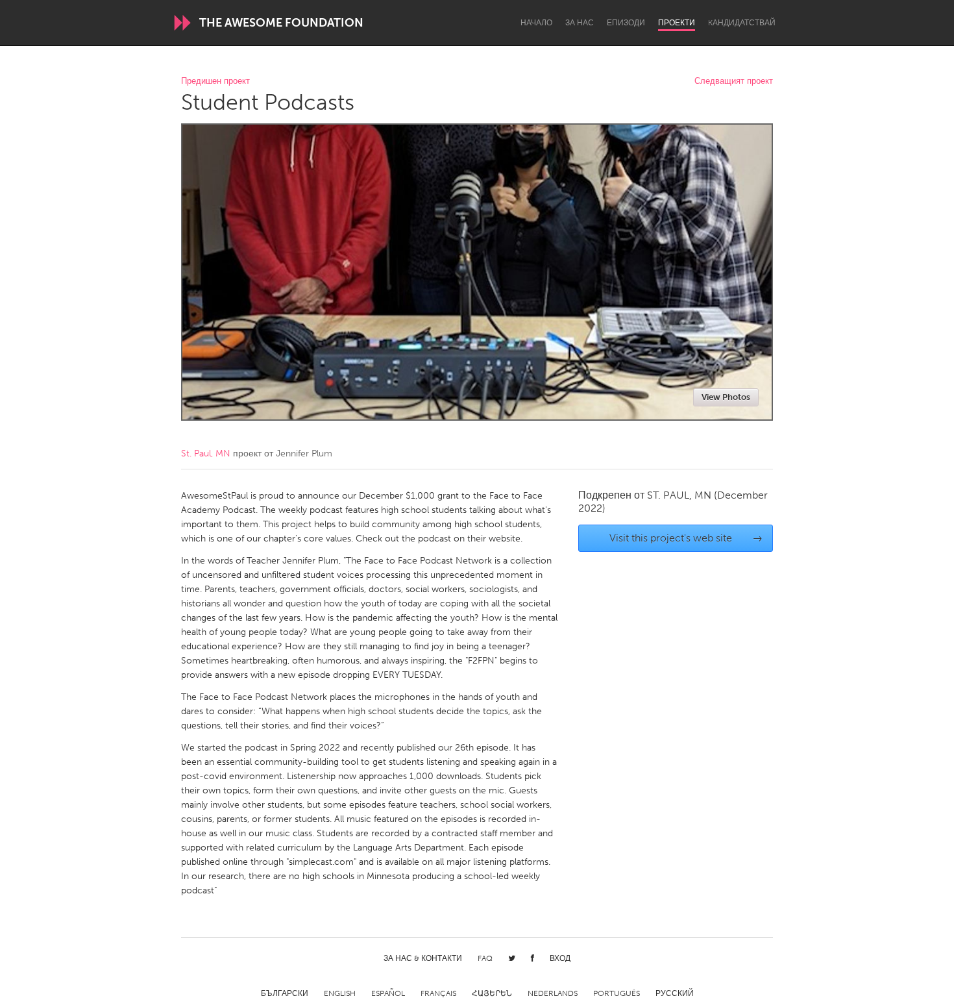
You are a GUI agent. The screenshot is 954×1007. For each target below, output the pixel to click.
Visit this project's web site (686, 538)
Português (616, 993)
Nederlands (553, 993)
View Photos (726, 397)
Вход (560, 958)
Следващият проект (733, 81)
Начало (536, 22)
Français (438, 993)
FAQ (485, 958)
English (340, 993)
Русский (674, 993)
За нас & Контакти (423, 958)
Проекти (676, 22)
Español (388, 993)
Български (284, 993)
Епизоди (626, 22)
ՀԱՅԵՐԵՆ (492, 993)
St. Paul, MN (205, 453)
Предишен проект (215, 81)
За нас (579, 22)
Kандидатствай (742, 22)
